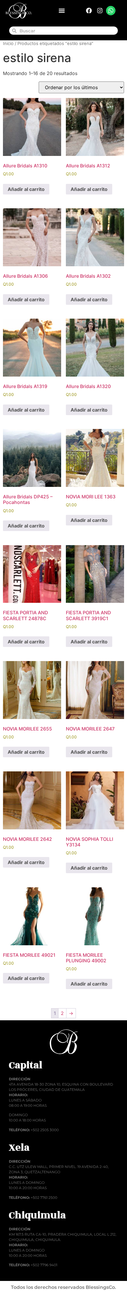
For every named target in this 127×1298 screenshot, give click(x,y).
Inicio (8, 43)
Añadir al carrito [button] (26, 189)
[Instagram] (100, 10)
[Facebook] (89, 10)
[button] (61, 10)
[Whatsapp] (110, 10)
